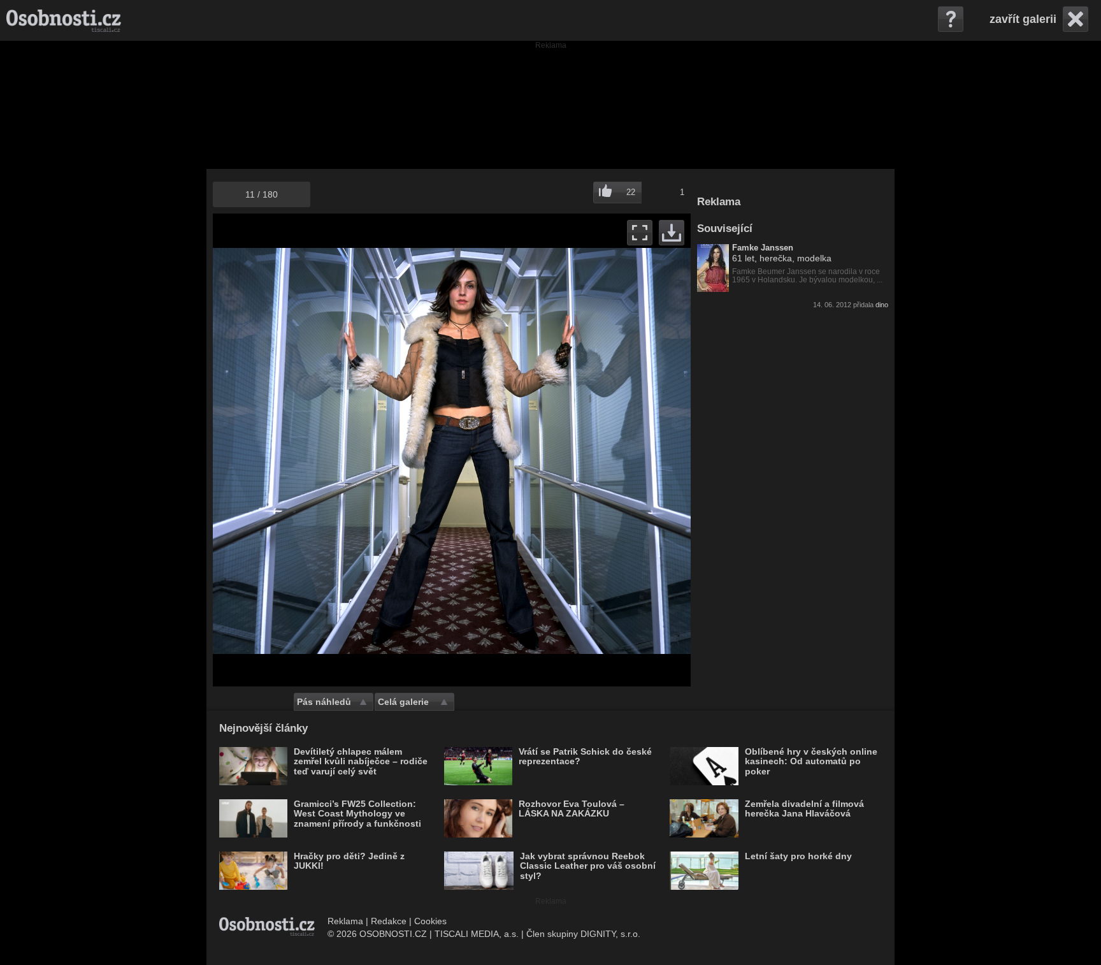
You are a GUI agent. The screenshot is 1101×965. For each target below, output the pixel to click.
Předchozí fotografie (332, 450)
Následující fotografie (571, 450)
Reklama (345, 921)
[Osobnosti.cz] (63, 20)
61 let (743, 258)
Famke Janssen (762, 247)
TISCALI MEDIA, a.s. (477, 934)
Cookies (430, 921)
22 (630, 192)
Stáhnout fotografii (671, 232)
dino (881, 304)
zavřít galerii (1022, 19)
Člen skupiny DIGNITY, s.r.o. (583, 934)
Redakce (389, 921)
